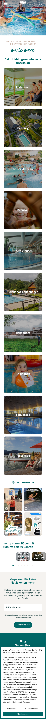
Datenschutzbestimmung (20, 615)
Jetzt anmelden (23, 625)
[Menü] (6, 4)
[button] (40, 4)
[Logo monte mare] (23, 4)
